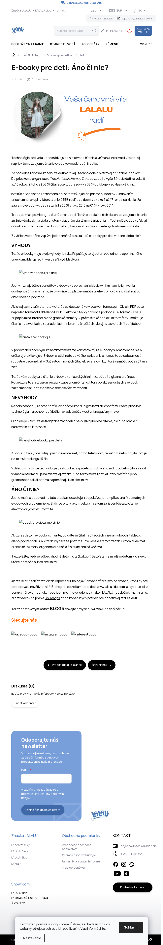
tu (103, 928)
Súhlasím (131, 927)
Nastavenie (32, 938)
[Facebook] (116, 864)
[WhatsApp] (132, 864)
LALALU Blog (19, 857)
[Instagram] (124, 864)
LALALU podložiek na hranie (124, 592)
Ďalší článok (99, 665)
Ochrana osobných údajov (79, 855)
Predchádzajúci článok (67, 665)
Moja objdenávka (73, 867)
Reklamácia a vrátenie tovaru (81, 861)
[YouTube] (117, 873)
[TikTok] (126, 873)
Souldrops (52, 598)
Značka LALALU (21, 10)
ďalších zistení (107, 214)
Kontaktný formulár (132, 887)
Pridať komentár (25, 703)
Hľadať (93, 31)
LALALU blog (43, 10)
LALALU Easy (19, 851)
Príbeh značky (20, 845)
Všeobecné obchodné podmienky (76, 847)
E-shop (57, 586)
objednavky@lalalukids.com (139, 846)
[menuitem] (29, 44)
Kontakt (60, 10)
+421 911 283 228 (132, 854)
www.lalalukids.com (111, 586)
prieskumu (23, 178)
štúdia (39, 382)
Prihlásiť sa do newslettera (42, 810)
